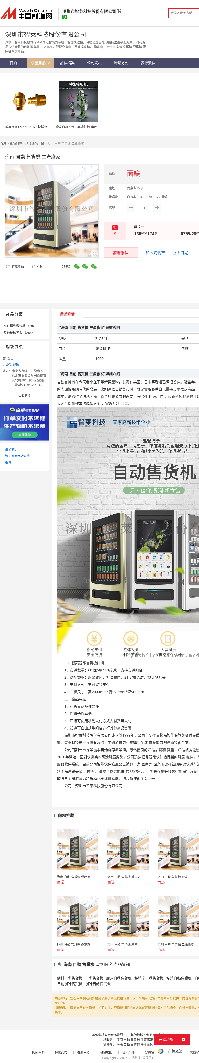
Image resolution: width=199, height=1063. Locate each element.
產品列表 (16, 143)
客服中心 (83, 1052)
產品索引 (11, 449)
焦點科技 (134, 1058)
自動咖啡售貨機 (69, 983)
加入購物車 (155, 252)
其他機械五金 (34, 143)
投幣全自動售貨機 (149, 978)
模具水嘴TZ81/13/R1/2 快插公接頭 (29, 127)
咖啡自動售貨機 (98, 983)
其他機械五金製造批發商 (148, 1035)
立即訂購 (180, 252)
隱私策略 (128, 1052)
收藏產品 (17, 266)
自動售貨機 (94, 978)
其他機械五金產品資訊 (107, 1035)
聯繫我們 (61, 1052)
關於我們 (38, 1052)
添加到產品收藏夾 (17, 456)
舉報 (40, 266)
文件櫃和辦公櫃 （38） (20, 326)
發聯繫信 (121, 252)
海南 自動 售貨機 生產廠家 (135, 1040)
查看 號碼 (12, 365)
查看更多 (24, 396)
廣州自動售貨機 (119, 978)
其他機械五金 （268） (19, 333)
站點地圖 (106, 1052)
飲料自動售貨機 (69, 978)
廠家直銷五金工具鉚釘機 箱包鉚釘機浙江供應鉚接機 (92, 127)
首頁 (3, 143)
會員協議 (151, 1052)
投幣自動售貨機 (179, 978)
